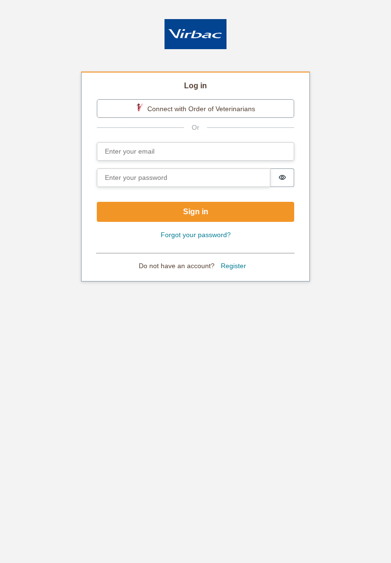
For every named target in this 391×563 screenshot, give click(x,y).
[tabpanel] (195, 177)
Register (233, 266)
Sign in (195, 212)
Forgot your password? (196, 235)
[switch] (282, 177)
